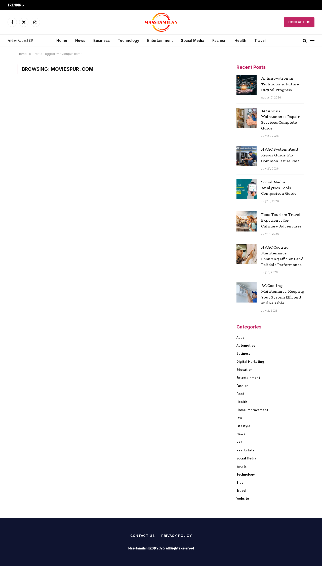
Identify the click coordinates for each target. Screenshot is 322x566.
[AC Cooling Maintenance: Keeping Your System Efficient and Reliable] (246, 292)
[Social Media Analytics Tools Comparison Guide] (246, 189)
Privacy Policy (176, 536)
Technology (128, 40)
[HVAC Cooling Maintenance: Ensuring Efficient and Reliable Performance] (246, 254)
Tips (239, 482)
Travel (260, 40)
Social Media (192, 40)
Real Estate (245, 450)
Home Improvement (252, 410)
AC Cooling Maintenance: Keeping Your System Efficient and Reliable (282, 294)
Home (61, 40)
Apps (240, 337)
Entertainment (160, 40)
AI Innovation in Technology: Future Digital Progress (280, 84)
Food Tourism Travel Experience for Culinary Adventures (281, 220)
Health (240, 40)
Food (240, 393)
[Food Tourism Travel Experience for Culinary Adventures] (246, 221)
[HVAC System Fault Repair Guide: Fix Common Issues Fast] (246, 156)
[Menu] (312, 40)
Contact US (299, 22)
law (239, 418)
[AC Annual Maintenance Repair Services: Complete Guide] (246, 118)
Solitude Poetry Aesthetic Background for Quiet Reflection (78, 5)
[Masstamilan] (161, 22)
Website (242, 498)
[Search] (305, 40)
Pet (239, 442)
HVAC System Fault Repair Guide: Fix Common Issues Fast (280, 155)
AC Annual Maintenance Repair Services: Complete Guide (280, 120)
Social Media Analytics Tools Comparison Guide (278, 188)
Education (244, 369)
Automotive (245, 345)
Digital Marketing (250, 361)
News (80, 40)
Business (101, 40)
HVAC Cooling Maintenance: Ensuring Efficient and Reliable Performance (282, 256)
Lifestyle (243, 426)
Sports (241, 466)
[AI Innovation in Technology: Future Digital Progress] (246, 85)
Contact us (142, 536)
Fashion (219, 40)
